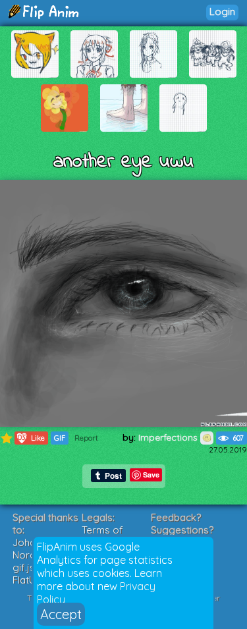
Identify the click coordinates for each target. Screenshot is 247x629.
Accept (61, 614)
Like (30, 438)
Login (222, 11)
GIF (59, 438)
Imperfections (169, 437)
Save (151, 474)
